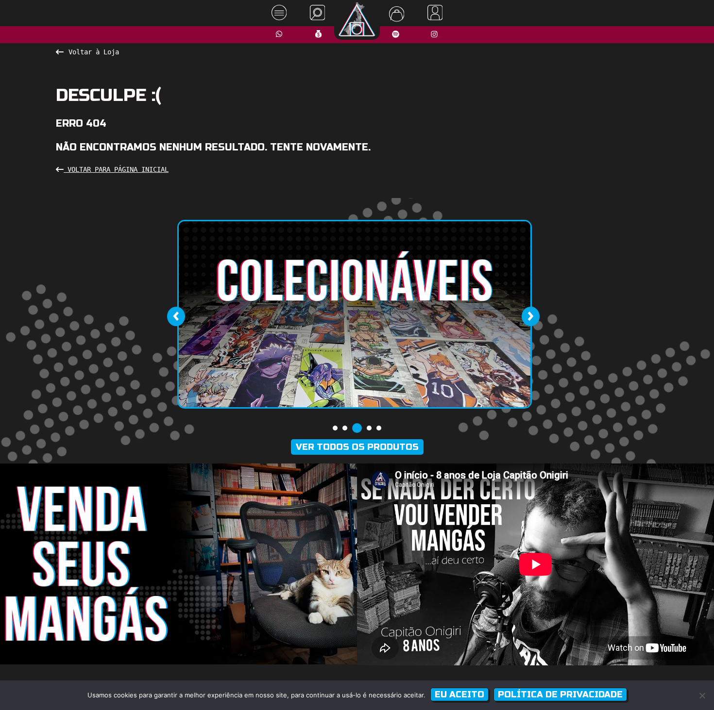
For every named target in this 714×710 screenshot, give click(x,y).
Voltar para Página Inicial (116, 169)
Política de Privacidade (560, 694)
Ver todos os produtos (357, 447)
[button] (335, 428)
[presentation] (176, 316)
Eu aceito (459, 694)
